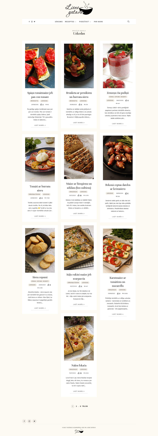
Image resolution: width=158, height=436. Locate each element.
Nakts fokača (78, 365)
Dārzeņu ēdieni (34, 194)
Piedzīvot (84, 22)
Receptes (69, 22)
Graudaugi (73, 191)
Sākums (59, 22)
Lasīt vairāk (39, 125)
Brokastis (34, 101)
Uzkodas (44, 101)
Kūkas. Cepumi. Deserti (117, 97)
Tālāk (85, 406)
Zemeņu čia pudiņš (118, 93)
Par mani (98, 22)
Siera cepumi (40, 277)
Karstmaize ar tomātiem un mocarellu (118, 282)
